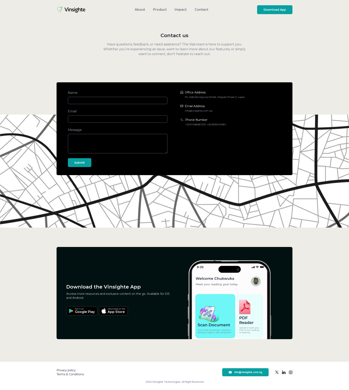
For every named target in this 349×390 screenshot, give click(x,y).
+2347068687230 (195, 124)
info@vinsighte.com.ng (198, 110)
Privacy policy (66, 370)
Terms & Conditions (70, 374)
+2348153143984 (216, 124)
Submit (79, 162)
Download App (275, 10)
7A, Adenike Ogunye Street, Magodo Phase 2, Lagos (215, 96)
